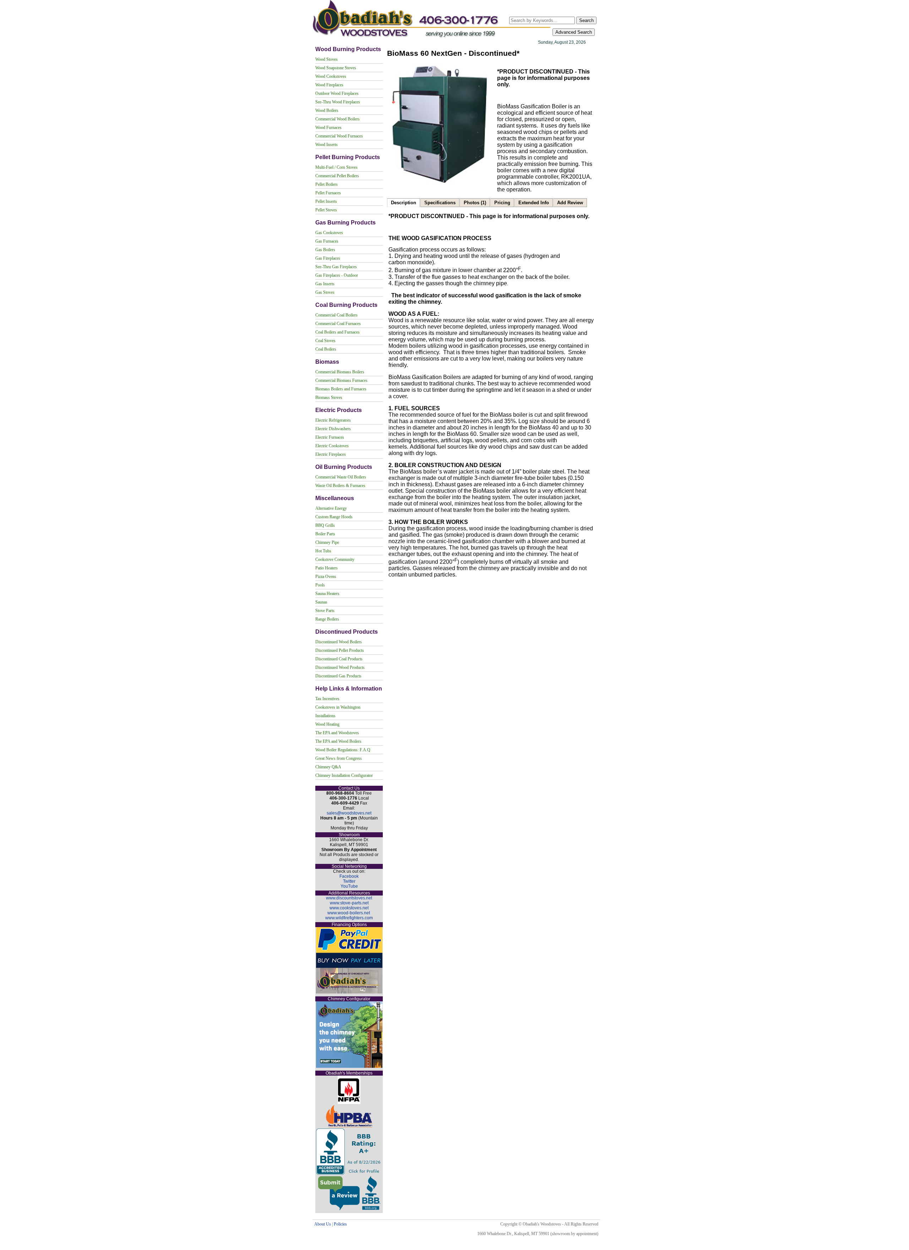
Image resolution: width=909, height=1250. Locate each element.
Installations (325, 715)
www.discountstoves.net (349, 897)
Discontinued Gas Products (338, 675)
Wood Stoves (326, 59)
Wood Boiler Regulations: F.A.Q (342, 749)
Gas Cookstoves (329, 232)
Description (403, 202)
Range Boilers (327, 619)
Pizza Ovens (325, 576)
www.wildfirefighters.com (349, 917)
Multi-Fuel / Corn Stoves (336, 167)
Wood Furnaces (328, 127)
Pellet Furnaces (328, 192)
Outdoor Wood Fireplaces (337, 93)
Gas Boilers (325, 249)
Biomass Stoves (328, 397)
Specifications (440, 202)
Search (586, 20)
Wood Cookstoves (330, 76)
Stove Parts (324, 610)
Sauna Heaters (327, 593)
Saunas (321, 602)
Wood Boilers (326, 110)
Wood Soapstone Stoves (335, 67)
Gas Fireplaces (327, 258)
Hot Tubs (323, 550)
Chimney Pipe (327, 542)
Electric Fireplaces (330, 454)
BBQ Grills (325, 525)
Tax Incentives (327, 698)
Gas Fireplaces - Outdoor (336, 275)
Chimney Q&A (328, 766)
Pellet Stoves (326, 209)
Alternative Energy (331, 508)
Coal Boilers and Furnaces (337, 332)
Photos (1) (475, 202)
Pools (320, 585)
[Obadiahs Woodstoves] (432, 38)
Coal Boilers (325, 349)
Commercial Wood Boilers (337, 119)
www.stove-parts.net (349, 902)
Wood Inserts (326, 144)
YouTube (349, 886)
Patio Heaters (326, 568)
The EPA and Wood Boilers (338, 741)
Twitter (349, 881)
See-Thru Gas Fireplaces (336, 266)
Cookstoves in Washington (337, 707)
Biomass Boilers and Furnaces (340, 388)
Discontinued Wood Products (340, 667)
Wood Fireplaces (329, 84)
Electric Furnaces (329, 437)
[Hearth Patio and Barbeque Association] (349, 1126)
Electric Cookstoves (332, 445)
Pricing (502, 202)
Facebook (349, 876)
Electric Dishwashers (333, 428)
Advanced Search (573, 32)
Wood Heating (327, 724)
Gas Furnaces (326, 241)
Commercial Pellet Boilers (337, 175)
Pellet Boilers (326, 184)
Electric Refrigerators (333, 420)
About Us (322, 1224)
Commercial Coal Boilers (336, 315)
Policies (340, 1224)
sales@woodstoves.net (349, 813)
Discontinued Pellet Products (339, 650)
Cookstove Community (334, 559)
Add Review (570, 202)
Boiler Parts (325, 533)
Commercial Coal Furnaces (338, 323)
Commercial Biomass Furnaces (341, 380)
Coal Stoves (325, 340)
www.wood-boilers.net (348, 912)
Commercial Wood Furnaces (339, 136)
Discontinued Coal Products (339, 658)
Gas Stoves (324, 292)
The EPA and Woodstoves (337, 732)
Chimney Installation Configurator (344, 775)
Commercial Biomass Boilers (339, 371)
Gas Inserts (324, 283)
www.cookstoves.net (349, 907)
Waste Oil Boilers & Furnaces (340, 485)
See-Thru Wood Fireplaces (337, 101)
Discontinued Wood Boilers (338, 641)
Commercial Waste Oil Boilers (340, 477)
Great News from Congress (338, 758)
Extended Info (533, 202)
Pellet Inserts (326, 201)
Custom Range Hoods (334, 516)
